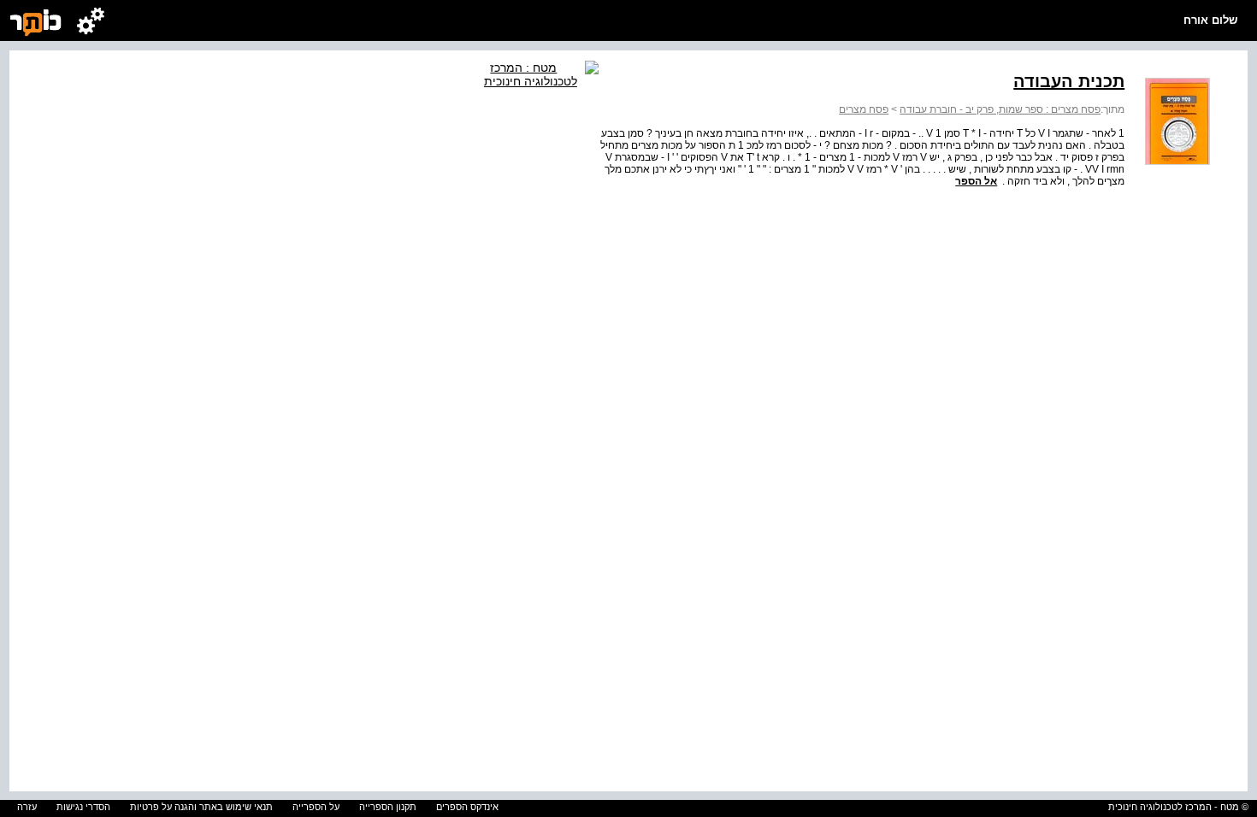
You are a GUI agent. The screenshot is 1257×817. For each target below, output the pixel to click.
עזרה (27, 807)
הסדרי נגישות (83, 807)
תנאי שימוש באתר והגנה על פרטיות (201, 807)
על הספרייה (315, 807)
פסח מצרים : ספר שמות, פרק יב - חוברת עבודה (1000, 109)
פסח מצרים (863, 109)
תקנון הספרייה (387, 807)
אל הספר (976, 181)
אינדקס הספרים (467, 807)
